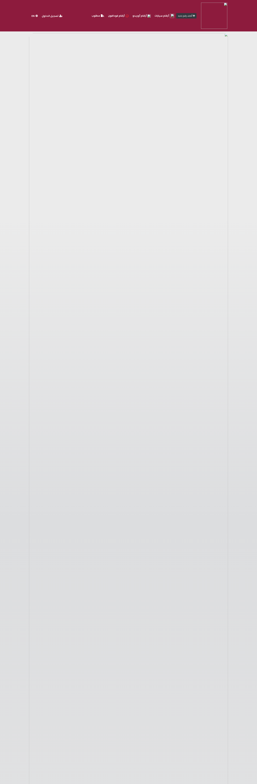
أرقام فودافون (116, 15)
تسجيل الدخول (50, 16)
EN (33, 16)
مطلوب (96, 15)
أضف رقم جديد (185, 15)
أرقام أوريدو (140, 15)
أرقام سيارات (162, 15)
